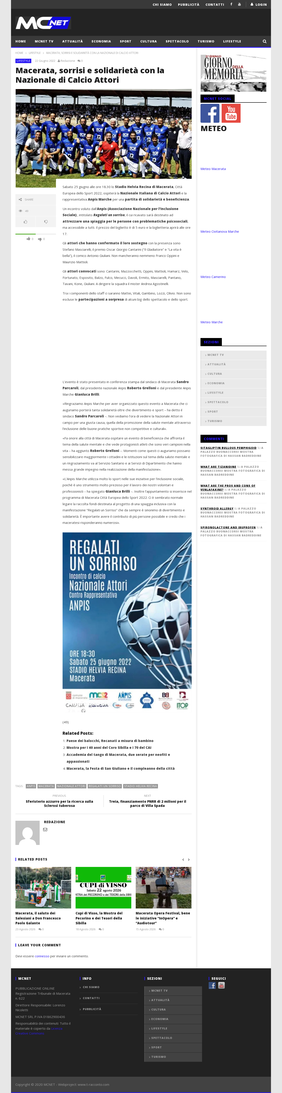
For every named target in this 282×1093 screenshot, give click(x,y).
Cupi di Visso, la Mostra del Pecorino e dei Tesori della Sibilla (99, 918)
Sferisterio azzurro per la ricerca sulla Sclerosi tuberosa (59, 801)
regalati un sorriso (105, 786)
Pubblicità (188, 4)
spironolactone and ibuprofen (228, 527)
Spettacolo (177, 41)
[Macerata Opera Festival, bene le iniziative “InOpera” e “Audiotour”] (163, 887)
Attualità (72, 41)
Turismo (206, 41)
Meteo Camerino (213, 276)
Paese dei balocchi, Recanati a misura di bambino (110, 740)
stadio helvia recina (140, 786)
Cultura (148, 41)
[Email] (45, 829)
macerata (46, 786)
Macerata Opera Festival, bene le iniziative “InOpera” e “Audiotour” (163, 918)
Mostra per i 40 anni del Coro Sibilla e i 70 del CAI (109, 747)
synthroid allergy (217, 508)
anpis (31, 786)
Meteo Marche (211, 322)
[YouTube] (240, 4)
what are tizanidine (218, 467)
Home (20, 41)
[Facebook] (231, 4)
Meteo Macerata (213, 168)
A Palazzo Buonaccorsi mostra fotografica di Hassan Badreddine (231, 452)
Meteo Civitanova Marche (219, 231)
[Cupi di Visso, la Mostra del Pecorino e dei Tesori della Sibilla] (103, 887)
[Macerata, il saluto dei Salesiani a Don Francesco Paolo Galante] (43, 887)
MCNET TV (44, 41)
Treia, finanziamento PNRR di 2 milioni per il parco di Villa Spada (147, 801)
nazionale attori (71, 786)
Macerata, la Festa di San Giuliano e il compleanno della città (121, 768)
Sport (126, 41)
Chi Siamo (162, 4)
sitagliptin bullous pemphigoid (228, 448)
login (261, 4)
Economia (101, 41)
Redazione (68, 61)
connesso (42, 956)
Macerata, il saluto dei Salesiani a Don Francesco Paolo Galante (38, 918)
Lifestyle (232, 41)
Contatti (215, 4)
